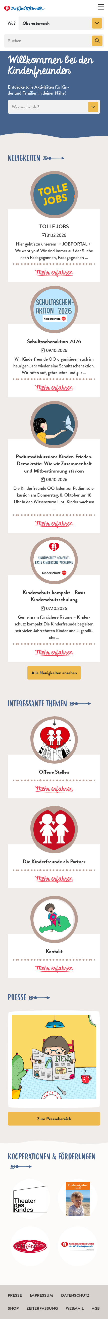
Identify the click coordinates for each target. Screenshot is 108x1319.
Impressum (41, 1295)
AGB (96, 1308)
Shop (13, 1308)
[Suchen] (97, 41)
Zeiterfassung (42, 1308)
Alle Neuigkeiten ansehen (54, 672)
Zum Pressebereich (54, 1118)
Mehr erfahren (54, 273)
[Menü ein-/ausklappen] (101, 8)
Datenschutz (75, 1295)
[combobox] (61, 23)
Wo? (12, 23)
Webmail (75, 1308)
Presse (15, 1295)
